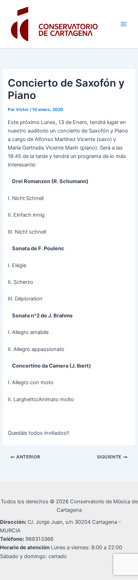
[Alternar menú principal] (123, 24)
